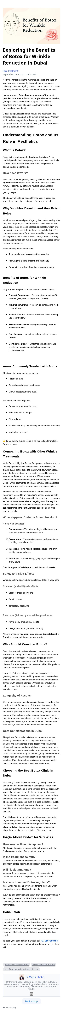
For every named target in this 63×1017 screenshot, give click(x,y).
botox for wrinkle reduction (17, 964)
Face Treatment (10, 71)
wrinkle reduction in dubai (43, 964)
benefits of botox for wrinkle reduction (21, 969)
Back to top (31, 1001)
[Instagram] (31, 994)
